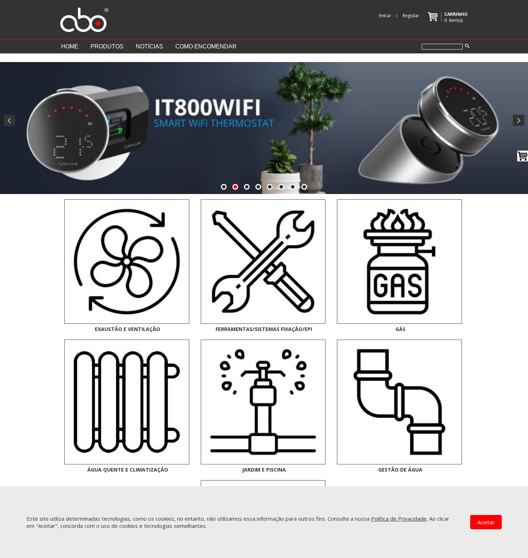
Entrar (385, 16)
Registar (411, 16)
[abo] (83, 18)
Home (69, 46)
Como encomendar (206, 46)
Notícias (149, 46)
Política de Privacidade (399, 518)
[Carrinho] (522, 156)
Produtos (107, 46)
